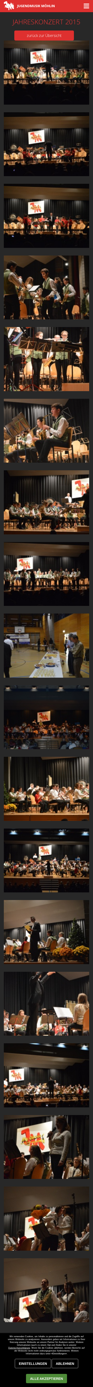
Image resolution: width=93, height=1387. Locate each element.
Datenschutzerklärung (19, 1348)
